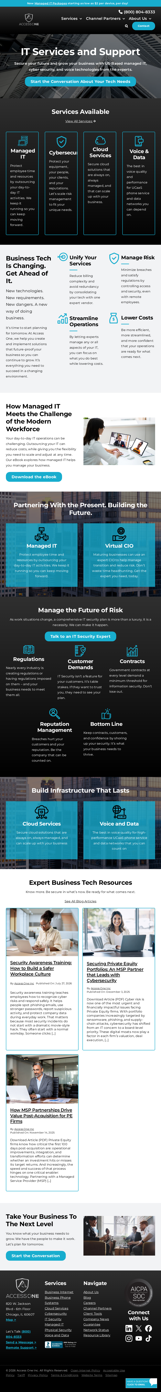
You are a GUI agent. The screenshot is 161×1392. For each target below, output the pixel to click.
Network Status (96, 1330)
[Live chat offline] (141, 1383)
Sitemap (111, 1375)
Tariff (21, 1375)
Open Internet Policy (85, 1370)
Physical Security (58, 1330)
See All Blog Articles (80, 901)
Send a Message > (21, 1342)
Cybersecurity (56, 1314)
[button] (128, 26)
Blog (87, 1297)
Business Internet (59, 1292)
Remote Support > (21, 1347)
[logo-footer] (29, 15)
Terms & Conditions (64, 1375)
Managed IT (54, 1324)
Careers (89, 1303)
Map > (11, 1320)
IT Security (53, 1319)
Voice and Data (57, 1335)
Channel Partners (97, 1308)
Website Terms (91, 1375)
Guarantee (91, 1324)
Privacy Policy (38, 1375)
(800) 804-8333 (139, 12)
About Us (91, 1292)
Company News (96, 1319)
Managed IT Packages (51, 3)
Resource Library (96, 1335)
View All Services (79, 121)
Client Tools (92, 1314)
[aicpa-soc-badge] (138, 1280)
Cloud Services (56, 1308)
